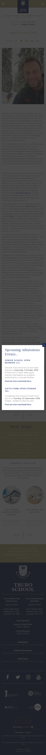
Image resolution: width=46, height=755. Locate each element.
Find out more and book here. (18, 381)
